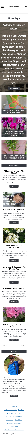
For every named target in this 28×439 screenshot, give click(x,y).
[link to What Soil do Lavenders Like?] (14, 199)
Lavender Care (14, 406)
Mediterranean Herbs (10, 410)
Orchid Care (18, 420)
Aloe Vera (10, 423)
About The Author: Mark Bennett (14, 430)
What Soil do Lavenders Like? (14, 209)
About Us (14, 396)
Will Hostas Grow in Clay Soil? (14, 289)
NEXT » (23, 345)
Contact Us (17, 423)
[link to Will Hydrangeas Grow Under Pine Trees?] (14, 314)
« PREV (5, 345)
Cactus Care (9, 420)
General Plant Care (12, 413)
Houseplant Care (17, 416)
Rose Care (21, 410)
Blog (20, 413)
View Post (14, 186)
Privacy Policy (14, 426)
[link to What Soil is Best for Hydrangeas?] (14, 235)
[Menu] (2, 7)
